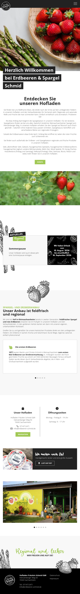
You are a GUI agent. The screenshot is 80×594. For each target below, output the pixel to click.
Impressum (54, 578)
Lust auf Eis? (45, 463)
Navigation (23, 434)
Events (40, 162)
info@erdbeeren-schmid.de (30, 587)
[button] (35, 378)
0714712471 (28, 584)
